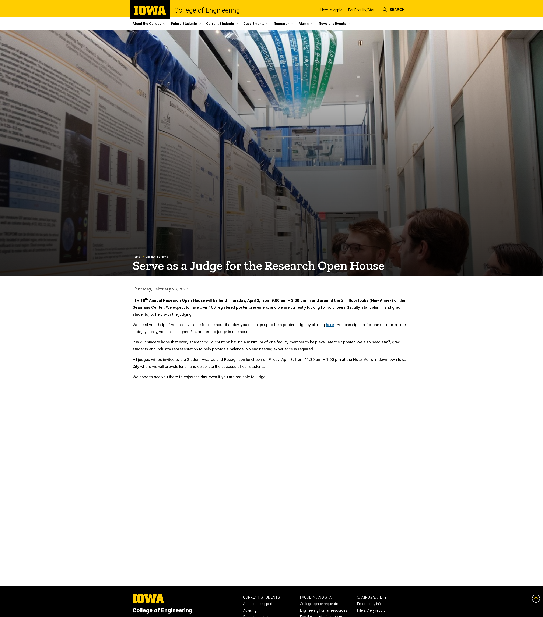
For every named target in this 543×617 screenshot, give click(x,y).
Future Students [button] (184, 24)
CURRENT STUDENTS (261, 597)
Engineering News (157, 256)
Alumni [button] (304, 24)
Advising (249, 610)
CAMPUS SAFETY (372, 597)
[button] (393, 9)
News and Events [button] (332, 24)
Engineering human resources (323, 610)
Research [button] (281, 24)
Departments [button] (254, 24)
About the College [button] (147, 24)
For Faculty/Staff (362, 10)
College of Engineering (207, 10)
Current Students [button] (220, 24)
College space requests (319, 604)
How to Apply (331, 10)
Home (136, 256)
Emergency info (369, 604)
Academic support (258, 604)
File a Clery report (371, 610)
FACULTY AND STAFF (318, 597)
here (330, 324)
